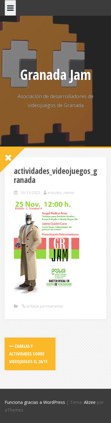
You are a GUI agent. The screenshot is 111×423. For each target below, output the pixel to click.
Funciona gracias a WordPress (35, 402)
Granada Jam (55, 74)
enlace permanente (44, 306)
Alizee (90, 402)
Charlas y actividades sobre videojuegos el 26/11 (28, 353)
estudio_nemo (60, 192)
